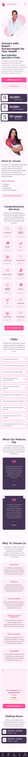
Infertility (7, 246)
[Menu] (26, 4)
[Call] (20, 754)
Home (3, 755)
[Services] (14, 754)
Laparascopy (7, 232)
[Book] (8, 754)
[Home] (3, 754)
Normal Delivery (7, 274)
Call (19, 755)
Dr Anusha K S (12, 4)
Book (8, 755)
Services (14, 755)
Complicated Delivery (20, 274)
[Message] (25, 754)
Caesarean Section (21, 233)
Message (25, 755)
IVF (21, 246)
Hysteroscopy (7, 260)
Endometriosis (21, 260)
